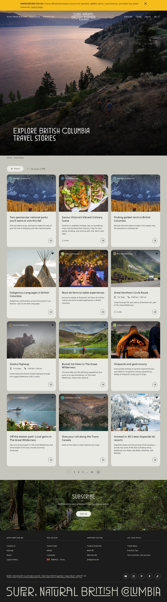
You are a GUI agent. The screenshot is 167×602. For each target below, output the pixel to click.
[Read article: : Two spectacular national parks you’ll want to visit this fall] (50, 240)
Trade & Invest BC (94, 546)
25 (92, 472)
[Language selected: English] (157, 17)
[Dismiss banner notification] (145, 3)
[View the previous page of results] (69, 472)
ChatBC (139, 16)
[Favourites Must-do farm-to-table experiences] (104, 253)
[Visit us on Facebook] (149, 576)
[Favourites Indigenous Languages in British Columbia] (52, 253)
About (9, 555)
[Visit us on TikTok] (157, 576)
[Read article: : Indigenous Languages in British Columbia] (50, 312)
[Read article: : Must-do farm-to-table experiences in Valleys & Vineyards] (102, 312)
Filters (17, 169)
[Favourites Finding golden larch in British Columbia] (156, 178)
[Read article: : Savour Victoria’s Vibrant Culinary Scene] (102, 240)
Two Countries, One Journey (138, 555)
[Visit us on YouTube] (126, 576)
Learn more (37, 7)
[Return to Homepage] (83, 16)
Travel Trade (52, 546)
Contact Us (11, 546)
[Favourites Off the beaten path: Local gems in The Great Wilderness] (52, 397)
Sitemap (10, 550)
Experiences (34, 16)
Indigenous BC (93, 559)
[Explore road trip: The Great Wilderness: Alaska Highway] (50, 384)
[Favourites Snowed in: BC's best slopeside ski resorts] (156, 397)
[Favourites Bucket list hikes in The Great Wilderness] (104, 325)
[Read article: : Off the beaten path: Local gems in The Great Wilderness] (50, 459)
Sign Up (83, 514)
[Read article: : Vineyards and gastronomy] (154, 384)
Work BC (90, 550)
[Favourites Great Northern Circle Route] (156, 253)
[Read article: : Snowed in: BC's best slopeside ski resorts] (154, 459)
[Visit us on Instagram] (134, 576)
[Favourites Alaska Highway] (52, 325)
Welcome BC (92, 555)
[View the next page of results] (98, 472)
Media (49, 550)
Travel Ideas (132, 546)
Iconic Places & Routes (17, 16)
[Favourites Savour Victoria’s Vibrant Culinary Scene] (104, 178)
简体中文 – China (58, 559)
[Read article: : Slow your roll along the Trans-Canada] (102, 459)
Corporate (51, 555)
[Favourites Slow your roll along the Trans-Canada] (104, 397)
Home (9, 158)
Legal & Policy (12, 559)
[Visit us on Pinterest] (142, 576)
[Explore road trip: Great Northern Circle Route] (154, 312)
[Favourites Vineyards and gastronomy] (156, 325)
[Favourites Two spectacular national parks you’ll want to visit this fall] (52, 178)
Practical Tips (48, 16)
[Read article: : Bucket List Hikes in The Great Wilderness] (102, 384)
